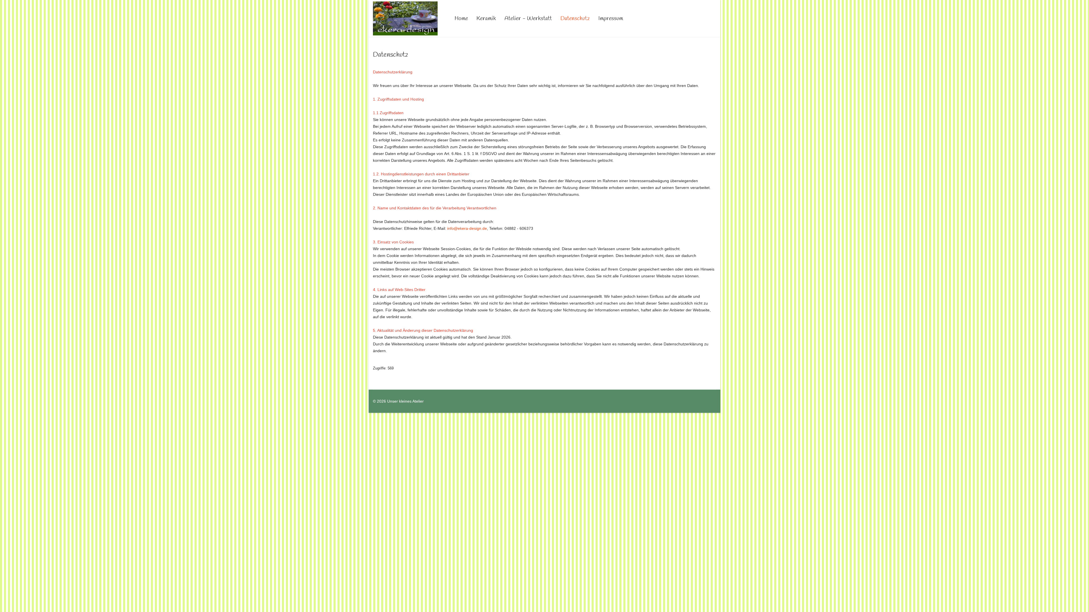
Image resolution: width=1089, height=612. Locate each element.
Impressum (610, 18)
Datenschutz (575, 18)
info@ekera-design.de (467, 228)
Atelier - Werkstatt (528, 18)
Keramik (486, 18)
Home (461, 18)
